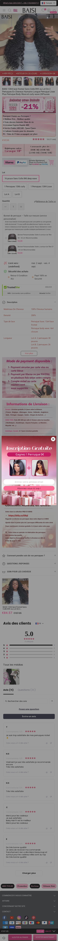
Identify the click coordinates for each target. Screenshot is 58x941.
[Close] (53, 439)
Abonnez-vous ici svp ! (29, 488)
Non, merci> (29, 495)
